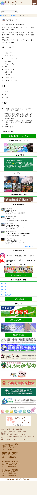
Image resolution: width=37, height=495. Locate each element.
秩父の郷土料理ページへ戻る (18, 136)
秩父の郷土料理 (12, 15)
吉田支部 (3, 286)
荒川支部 (3, 289)
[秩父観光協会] (11, 2)
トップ (2, 15)
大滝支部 (3, 292)
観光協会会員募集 (18, 299)
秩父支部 (3, 283)
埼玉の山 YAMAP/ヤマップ (18, 320)
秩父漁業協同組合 (18, 335)
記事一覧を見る (29, 246)
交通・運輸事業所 (6, 295)
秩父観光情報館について (18, 275)
